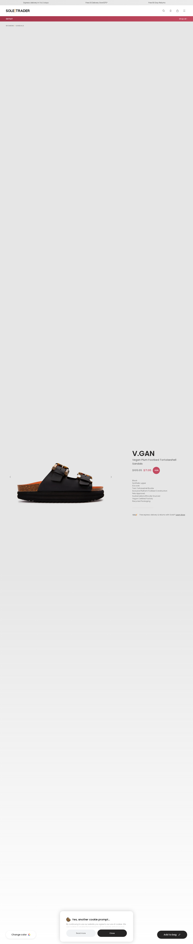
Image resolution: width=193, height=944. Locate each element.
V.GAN (143, 453)
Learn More (180, 515)
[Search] (164, 11)
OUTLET (9, 19)
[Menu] (184, 11)
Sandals (20, 25)
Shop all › (183, 19)
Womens (10, 25)
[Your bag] (177, 11)
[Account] (170, 11)
